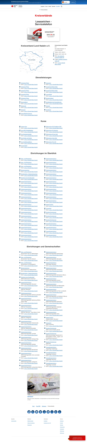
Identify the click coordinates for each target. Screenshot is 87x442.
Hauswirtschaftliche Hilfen (52, 87)
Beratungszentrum (25, 170)
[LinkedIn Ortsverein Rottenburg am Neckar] (36, 412)
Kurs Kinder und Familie (26, 138)
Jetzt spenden (13, 421)
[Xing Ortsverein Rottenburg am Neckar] (40, 412)
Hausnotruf (48, 83)
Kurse (46, 6)
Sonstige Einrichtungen (51, 212)
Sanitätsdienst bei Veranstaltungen (53, 102)
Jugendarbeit (49, 94)
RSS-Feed (62, 431)
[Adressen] (43, 384)
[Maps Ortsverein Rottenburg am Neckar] (44, 412)
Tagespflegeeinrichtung (51, 223)
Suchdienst (48, 109)
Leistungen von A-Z (47, 423)
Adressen (30, 396)
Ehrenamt (23, 109)
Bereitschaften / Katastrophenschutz (29, 174)
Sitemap (61, 425)
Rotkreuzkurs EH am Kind (52, 134)
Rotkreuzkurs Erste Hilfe (51, 138)
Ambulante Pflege (25, 83)
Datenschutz (62, 427)
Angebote (43, 6)
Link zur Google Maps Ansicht (60, 63)
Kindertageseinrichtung (26, 181)
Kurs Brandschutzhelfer (26, 134)
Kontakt (61, 423)
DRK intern (62, 433)
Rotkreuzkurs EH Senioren (52, 130)
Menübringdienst (49, 98)
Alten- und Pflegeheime (26, 158)
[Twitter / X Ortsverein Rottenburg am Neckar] (32, 412)
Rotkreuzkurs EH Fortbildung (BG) (53, 126)
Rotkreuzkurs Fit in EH (51, 142)
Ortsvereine (48, 208)
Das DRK (58, 6)
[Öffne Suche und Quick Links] (61, 6)
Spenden (53, 6)
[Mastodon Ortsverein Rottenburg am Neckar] (48, 412)
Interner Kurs (24, 126)
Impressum (62, 429)
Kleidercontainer (49, 204)
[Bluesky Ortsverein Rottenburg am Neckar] (52, 412)
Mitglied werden (30, 421)
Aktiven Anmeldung (31, 423)
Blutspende (23, 106)
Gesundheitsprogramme (26, 113)
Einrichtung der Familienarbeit (27, 178)
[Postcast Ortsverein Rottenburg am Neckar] (59, 412)
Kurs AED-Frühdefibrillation (27, 130)
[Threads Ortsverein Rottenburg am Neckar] (55, 412)
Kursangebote (24, 145)
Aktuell (49, 6)
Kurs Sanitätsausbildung (26, 142)
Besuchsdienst (24, 102)
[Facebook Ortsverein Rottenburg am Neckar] (29, 412)
